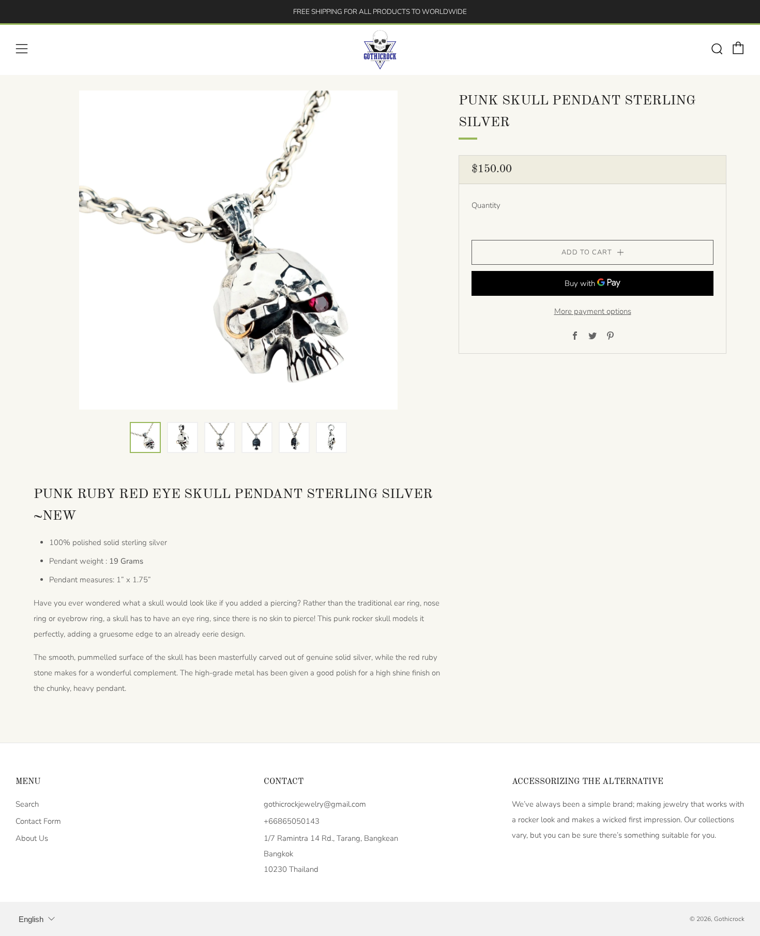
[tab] (145, 437)
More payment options (592, 311)
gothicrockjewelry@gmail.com (315, 804)
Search (27, 804)
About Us (32, 838)
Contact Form (38, 821)
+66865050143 (292, 821)
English (31, 919)
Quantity (486, 205)
